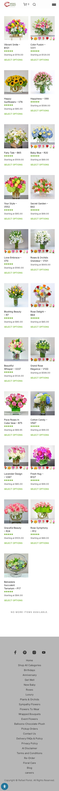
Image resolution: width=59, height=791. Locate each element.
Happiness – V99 (39, 98)
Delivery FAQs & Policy (29, 738)
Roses (29, 689)
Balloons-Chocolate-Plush (29, 723)
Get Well (29, 679)
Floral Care (29, 762)
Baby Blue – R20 (39, 152)
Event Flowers (29, 718)
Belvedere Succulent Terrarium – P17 (12, 585)
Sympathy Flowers (29, 704)
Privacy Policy (29, 743)
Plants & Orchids (29, 699)
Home (29, 660)
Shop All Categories (29, 665)
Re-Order (29, 758)
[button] (26, 4)
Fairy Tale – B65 (12, 152)
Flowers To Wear (29, 709)
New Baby (29, 684)
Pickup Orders (29, 728)
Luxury (29, 694)
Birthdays (29, 670)
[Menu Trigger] (54, 4)
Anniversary (30, 675)
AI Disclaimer (29, 748)
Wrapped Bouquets (30, 714)
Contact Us (29, 733)
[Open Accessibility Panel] (4, 786)
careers (29, 772)
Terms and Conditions (29, 753)
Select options (13, 59)
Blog (29, 767)
